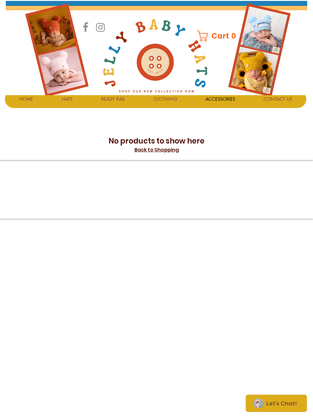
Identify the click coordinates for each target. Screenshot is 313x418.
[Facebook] (85, 27)
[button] (217, 36)
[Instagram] (100, 27)
